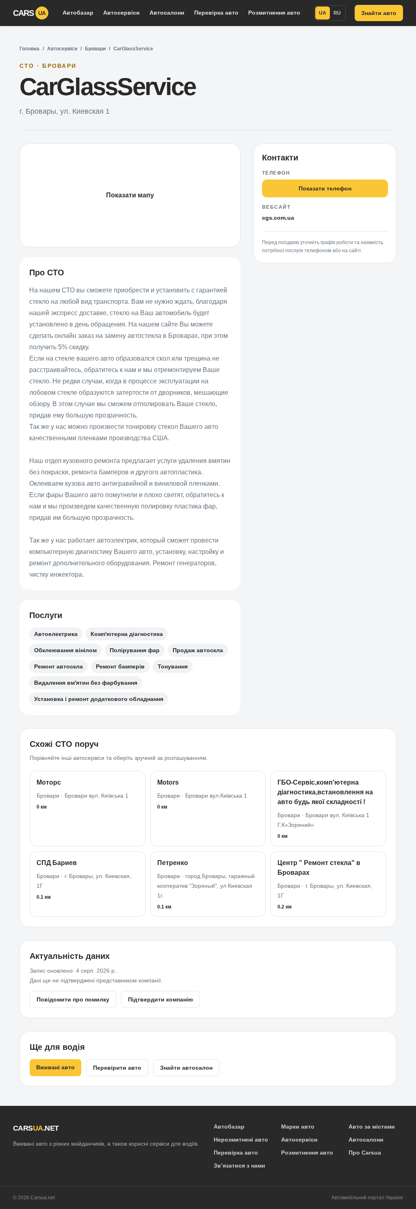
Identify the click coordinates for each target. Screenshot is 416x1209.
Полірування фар (135, 650)
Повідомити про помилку (73, 999)
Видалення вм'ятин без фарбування (85, 682)
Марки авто (297, 1126)
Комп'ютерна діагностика (127, 634)
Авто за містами (372, 1126)
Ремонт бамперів (120, 666)
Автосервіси (121, 12)
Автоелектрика (56, 634)
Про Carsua (365, 1152)
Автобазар (78, 12)
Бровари (95, 49)
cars (29, 13)
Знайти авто (378, 13)
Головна (29, 49)
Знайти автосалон (186, 1067)
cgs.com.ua (278, 217)
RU (337, 13)
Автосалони (167, 12)
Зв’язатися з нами (239, 1165)
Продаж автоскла (198, 650)
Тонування (173, 666)
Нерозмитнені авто (241, 1139)
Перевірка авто (216, 12)
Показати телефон (325, 188)
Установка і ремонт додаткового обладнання (98, 699)
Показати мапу (130, 195)
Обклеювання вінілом (65, 650)
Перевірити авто (117, 1067)
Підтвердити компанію (160, 999)
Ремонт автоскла (58, 666)
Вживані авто (55, 1067)
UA (322, 13)
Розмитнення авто (274, 12)
